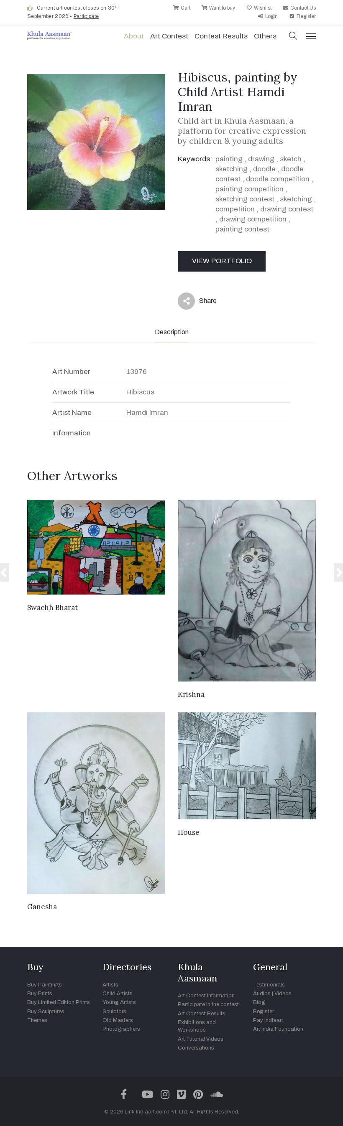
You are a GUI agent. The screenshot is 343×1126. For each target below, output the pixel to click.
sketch (291, 159)
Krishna (191, 694)
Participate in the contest (208, 1004)
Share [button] (201, 302)
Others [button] (265, 36)
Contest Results (221, 36)
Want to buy (221, 8)
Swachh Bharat (52, 607)
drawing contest (286, 209)
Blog (259, 1002)
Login (271, 16)
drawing (261, 159)
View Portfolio (222, 261)
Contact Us (302, 8)
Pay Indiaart (268, 1020)
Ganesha (42, 906)
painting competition (249, 189)
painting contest (242, 229)
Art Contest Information (206, 996)
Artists (110, 985)
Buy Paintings (44, 985)
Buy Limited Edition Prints (58, 1002)
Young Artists (119, 1002)
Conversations (196, 1048)
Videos (283, 993)
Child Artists (117, 993)
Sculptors (114, 1011)
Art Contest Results (201, 1014)
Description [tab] (172, 332)
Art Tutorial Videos (200, 1039)
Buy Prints (39, 993)
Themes (37, 1020)
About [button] (134, 36)
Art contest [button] (169, 36)
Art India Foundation (278, 1029)
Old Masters (117, 1020)
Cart (184, 8)
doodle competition (278, 179)
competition (235, 209)
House (189, 832)
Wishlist (262, 8)
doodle (264, 169)
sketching (231, 169)
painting (229, 159)
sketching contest (244, 199)
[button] (293, 36)
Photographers (121, 1029)
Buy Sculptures (45, 1011)
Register (305, 16)
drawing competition (253, 219)
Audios (262, 993)
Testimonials (269, 985)
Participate (86, 16)
